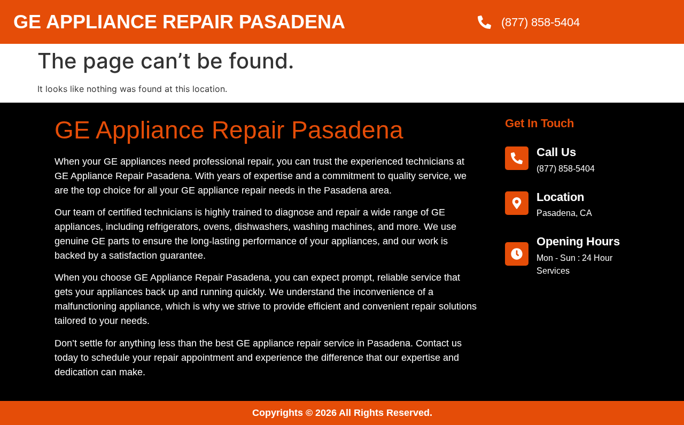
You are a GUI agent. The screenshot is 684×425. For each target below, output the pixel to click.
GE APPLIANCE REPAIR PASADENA (179, 22)
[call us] (516, 158)
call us (556, 152)
